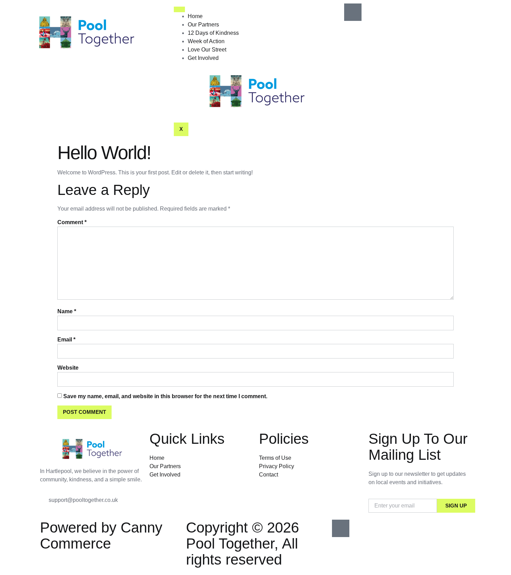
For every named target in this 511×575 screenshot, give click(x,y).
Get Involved (203, 58)
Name (66, 311)
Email (66, 339)
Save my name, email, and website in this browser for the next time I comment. (165, 396)
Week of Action (206, 41)
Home (195, 16)
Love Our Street (207, 50)
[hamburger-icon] (179, 9)
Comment (72, 222)
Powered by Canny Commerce (101, 535)
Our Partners (203, 24)
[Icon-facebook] (353, 12)
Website (68, 368)
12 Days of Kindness (213, 33)
